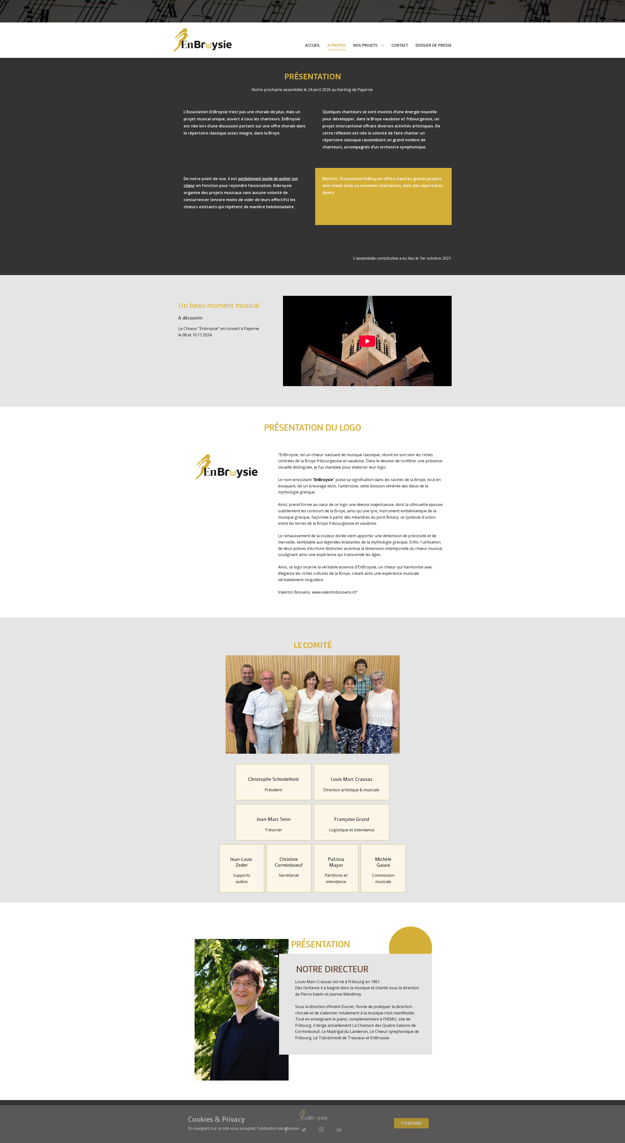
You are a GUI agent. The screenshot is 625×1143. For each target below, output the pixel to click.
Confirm (411, 1123)
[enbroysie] (202, 40)
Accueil (312, 45)
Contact (400, 45)
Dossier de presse (434, 45)
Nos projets (365, 45)
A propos (336, 45)
